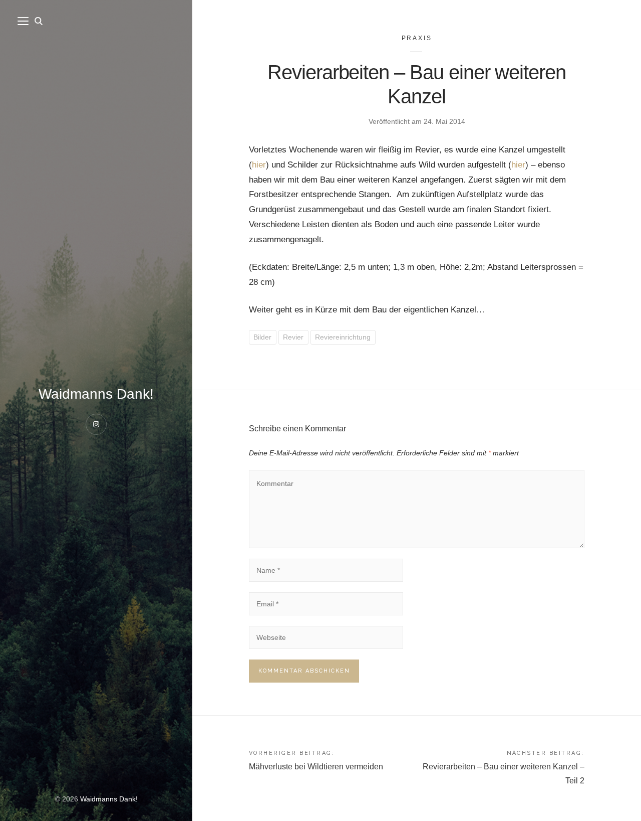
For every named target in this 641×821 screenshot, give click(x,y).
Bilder (262, 337)
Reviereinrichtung (343, 337)
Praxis (417, 38)
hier (259, 165)
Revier (293, 337)
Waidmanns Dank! (96, 394)
